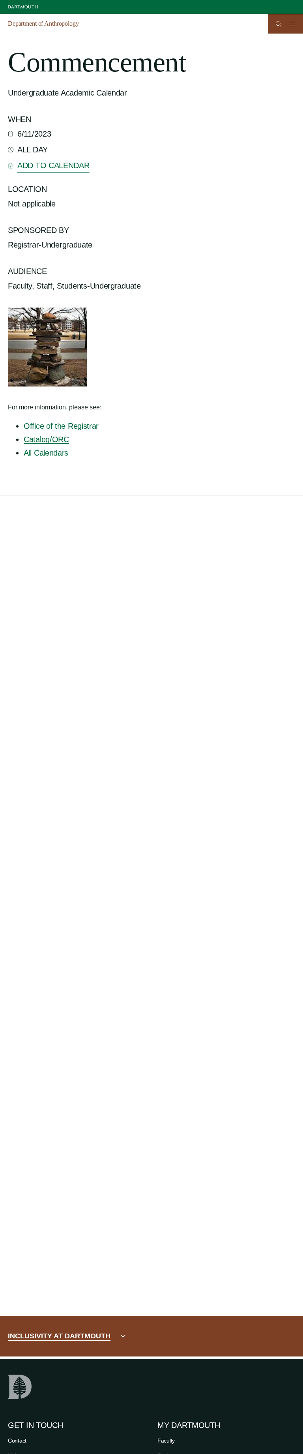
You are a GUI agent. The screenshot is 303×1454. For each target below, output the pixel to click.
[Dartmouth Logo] (23, 7)
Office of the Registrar (61, 426)
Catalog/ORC (46, 439)
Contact (17, 1440)
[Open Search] (279, 24)
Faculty (166, 1440)
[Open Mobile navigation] (292, 23)
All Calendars (46, 452)
